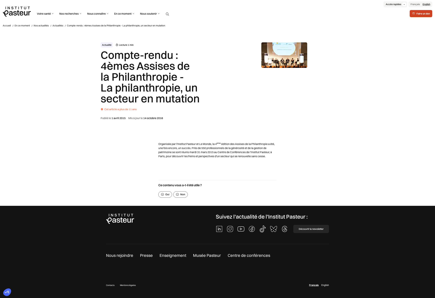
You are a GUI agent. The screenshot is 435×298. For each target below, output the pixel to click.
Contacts (110, 285)
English (426, 4)
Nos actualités (41, 25)
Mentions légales (128, 285)
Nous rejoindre (119, 255)
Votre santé (44, 13)
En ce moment (123, 13)
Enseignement (173, 255)
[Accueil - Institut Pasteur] (17, 11)
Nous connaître (96, 13)
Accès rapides (393, 4)
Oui (167, 194)
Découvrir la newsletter (311, 228)
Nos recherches (69, 13)
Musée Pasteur (207, 255)
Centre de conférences (249, 255)
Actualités (58, 25)
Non (182, 194)
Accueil (7, 25)
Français (415, 4)
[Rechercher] (167, 14)
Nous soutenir (148, 13)
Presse (146, 255)
